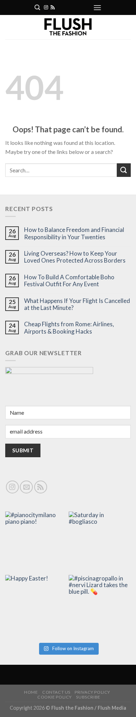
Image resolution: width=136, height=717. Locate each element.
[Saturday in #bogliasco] (100, 543)
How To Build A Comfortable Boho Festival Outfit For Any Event (69, 281)
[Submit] (124, 170)
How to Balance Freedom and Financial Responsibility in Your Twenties (74, 233)
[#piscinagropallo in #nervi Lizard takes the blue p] (100, 606)
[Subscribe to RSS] (53, 7)
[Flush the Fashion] (68, 27)
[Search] (37, 7)
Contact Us (56, 692)
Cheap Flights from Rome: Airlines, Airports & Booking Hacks (69, 328)
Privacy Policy (92, 692)
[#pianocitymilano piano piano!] (36, 543)
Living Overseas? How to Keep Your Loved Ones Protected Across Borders (75, 257)
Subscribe (88, 697)
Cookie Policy (54, 697)
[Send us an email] (26, 487)
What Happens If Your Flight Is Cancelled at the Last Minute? (77, 304)
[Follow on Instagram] (46, 7)
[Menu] (97, 7)
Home (31, 692)
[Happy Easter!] (36, 606)
